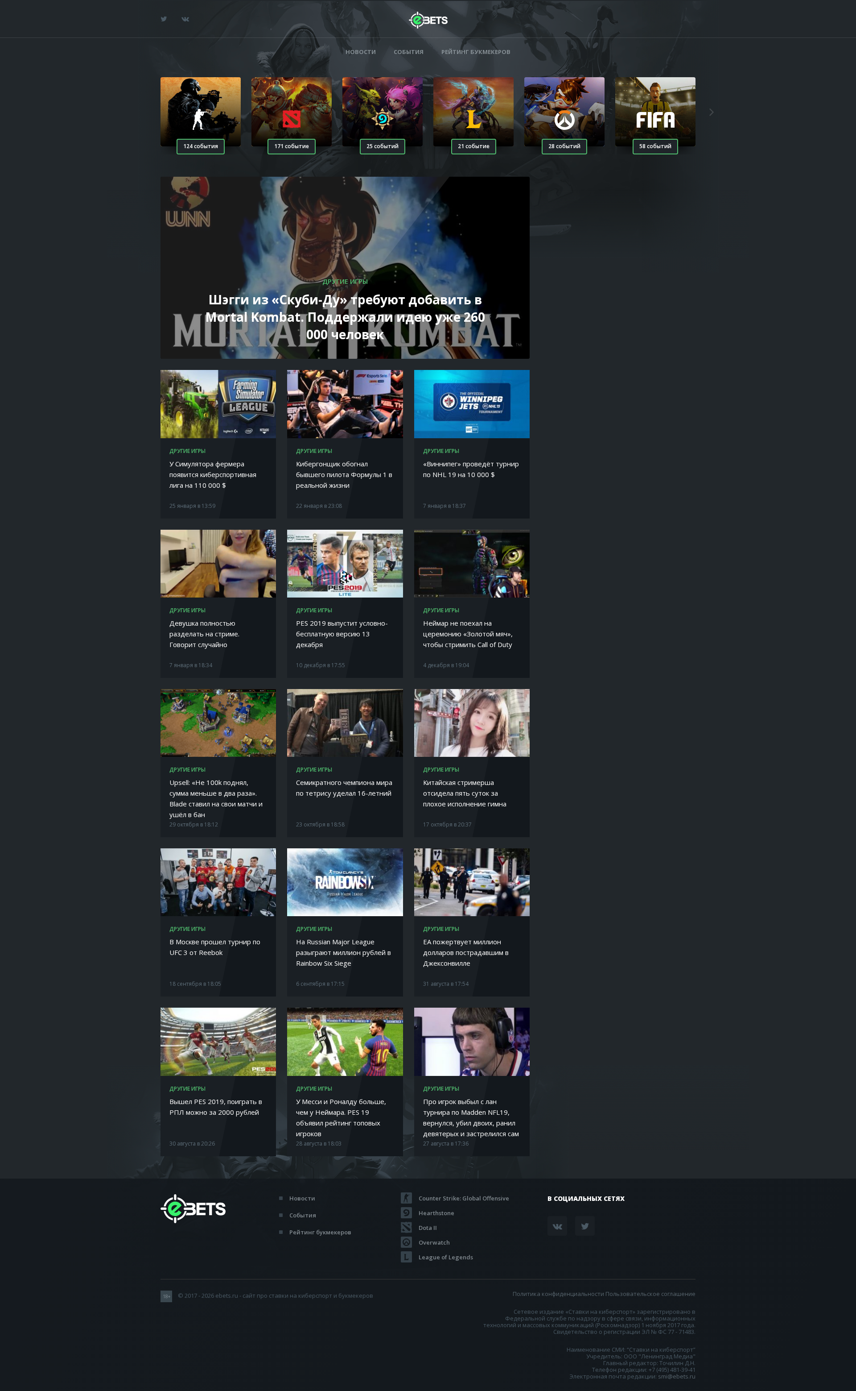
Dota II (428, 1228)
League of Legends (446, 1257)
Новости (361, 52)
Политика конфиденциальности (558, 1294)
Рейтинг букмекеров (475, 52)
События (409, 52)
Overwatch (434, 1242)
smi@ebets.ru (677, 1376)
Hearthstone (436, 1213)
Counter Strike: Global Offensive (464, 1198)
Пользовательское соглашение (650, 1294)
